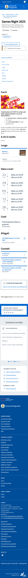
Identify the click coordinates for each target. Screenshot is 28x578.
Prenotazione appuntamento (8, 526)
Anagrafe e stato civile (7, 445)
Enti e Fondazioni (5, 424)
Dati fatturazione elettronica (8, 546)
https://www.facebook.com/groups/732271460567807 (11, 261)
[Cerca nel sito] (24, 7)
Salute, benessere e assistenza (9, 467)
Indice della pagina (6, 58)
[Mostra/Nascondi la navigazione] (2, 6)
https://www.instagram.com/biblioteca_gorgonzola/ (11, 269)
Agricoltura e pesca (6, 440)
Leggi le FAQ (4, 521)
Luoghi (3, 497)
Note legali (4, 539)
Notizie (3, 486)
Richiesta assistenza (6, 524)
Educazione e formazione (7, 457)
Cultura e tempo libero (7, 455)
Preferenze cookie (5, 563)
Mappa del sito (23, 563)
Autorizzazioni (4, 450)
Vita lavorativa (5, 472)
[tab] (8, 361)
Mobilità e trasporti (6, 465)
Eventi (2, 494)
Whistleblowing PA (6, 541)
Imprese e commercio (6, 462)
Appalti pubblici (5, 447)
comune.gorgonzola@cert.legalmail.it (13, 516)
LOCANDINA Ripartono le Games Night (11, 239)
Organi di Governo (5, 426)
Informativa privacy (6, 536)
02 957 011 (4, 514)
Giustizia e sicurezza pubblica (8, 460)
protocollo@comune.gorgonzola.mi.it (14, 518)
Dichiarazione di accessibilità (8, 544)
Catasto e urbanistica (6, 452)
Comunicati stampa (6, 483)
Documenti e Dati (5, 421)
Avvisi (2, 481)
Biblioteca (5, 151)
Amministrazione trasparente (8, 531)
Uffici (2, 431)
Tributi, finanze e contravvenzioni (10, 470)
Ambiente (3, 442)
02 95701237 (5, 253)
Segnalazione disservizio (7, 529)
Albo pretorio (4, 534)
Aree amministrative (6, 419)
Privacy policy (14, 563)
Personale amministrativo (8, 429)
